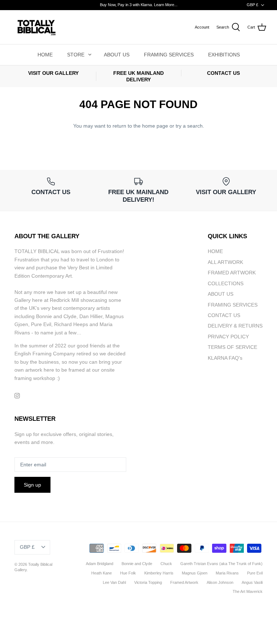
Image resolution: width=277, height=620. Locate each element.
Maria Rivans (227, 573)
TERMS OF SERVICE (232, 347)
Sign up (32, 485)
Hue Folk (128, 573)
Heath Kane (101, 573)
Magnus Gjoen (194, 573)
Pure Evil (255, 573)
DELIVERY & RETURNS (235, 326)
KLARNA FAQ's (225, 358)
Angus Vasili (252, 582)
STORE (75, 54)
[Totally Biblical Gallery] (36, 27)
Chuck (166, 563)
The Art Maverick (248, 591)
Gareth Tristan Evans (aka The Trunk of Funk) (221, 563)
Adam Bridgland (99, 563)
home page (155, 126)
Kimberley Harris (158, 573)
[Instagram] (17, 395)
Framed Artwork (184, 582)
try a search (189, 126)
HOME (45, 54)
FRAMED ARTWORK (232, 272)
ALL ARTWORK (225, 262)
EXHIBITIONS (224, 54)
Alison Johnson (220, 582)
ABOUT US (116, 54)
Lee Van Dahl (114, 582)
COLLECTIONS (225, 283)
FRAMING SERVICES (169, 54)
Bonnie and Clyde (137, 563)
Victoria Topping (148, 582)
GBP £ (252, 5)
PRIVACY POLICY (228, 336)
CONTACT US (224, 315)
